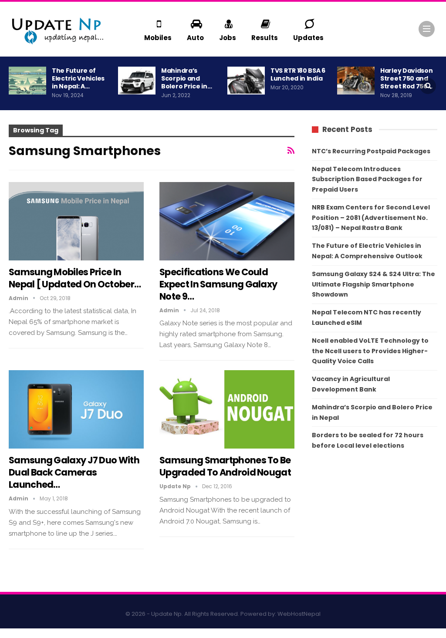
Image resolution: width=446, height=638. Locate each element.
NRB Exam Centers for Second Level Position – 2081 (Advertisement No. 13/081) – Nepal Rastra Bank (371, 218)
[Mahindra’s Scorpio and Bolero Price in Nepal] (136, 81)
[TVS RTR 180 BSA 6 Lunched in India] (246, 81)
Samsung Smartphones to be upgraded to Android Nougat (225, 466)
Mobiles (158, 37)
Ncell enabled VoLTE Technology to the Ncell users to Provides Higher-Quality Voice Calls (370, 351)
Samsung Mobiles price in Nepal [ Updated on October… (75, 278)
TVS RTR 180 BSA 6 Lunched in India (297, 74)
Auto (195, 37)
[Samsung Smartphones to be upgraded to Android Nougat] (226, 409)
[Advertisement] (374, 523)
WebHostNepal (299, 614)
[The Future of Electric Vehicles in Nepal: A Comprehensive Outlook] (27, 81)
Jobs (227, 37)
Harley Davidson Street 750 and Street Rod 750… (406, 78)
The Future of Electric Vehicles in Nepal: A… (78, 78)
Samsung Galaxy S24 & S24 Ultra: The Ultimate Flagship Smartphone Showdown (373, 284)
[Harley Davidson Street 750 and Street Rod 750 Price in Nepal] (356, 81)
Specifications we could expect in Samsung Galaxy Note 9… (218, 284)
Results (264, 37)
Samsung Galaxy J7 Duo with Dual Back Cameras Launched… (74, 472)
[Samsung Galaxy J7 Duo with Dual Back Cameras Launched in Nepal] (76, 409)
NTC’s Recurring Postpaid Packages (371, 151)
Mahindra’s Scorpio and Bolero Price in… (186, 78)
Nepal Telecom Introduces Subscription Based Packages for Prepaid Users (367, 179)
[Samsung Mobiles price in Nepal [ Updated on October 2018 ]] (76, 221)
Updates (308, 37)
